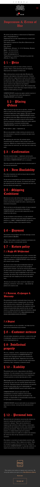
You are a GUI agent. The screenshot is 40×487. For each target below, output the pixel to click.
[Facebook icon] (13, 2)
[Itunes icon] (24, 2)
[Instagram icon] (16, 2)
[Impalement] (20, 8)
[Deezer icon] (26, 2)
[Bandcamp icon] (18, 2)
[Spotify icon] (21, 2)
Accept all (20, 481)
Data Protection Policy (29, 472)
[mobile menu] (37, 8)
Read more (20, 475)
